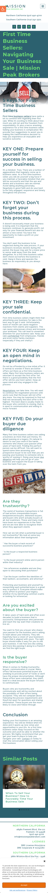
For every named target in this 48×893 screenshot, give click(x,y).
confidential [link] (13, 336)
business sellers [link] (22, 116)
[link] (3, 9)
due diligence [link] (14, 426)
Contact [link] (26, 739)
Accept (24, 885)
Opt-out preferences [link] (18, 890)
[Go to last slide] (6, 786)
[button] (44, 861)
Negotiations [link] (9, 390)
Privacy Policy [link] (32, 890)
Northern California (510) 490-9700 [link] (24, 15)
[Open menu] (42, 6)
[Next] (41, 786)
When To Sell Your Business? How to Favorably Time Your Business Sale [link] (19, 797)
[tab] (19, 809)
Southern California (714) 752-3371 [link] (23, 19)
